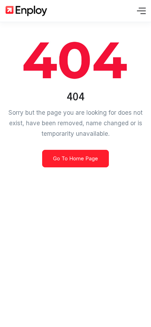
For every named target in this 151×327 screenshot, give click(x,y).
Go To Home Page (75, 158)
